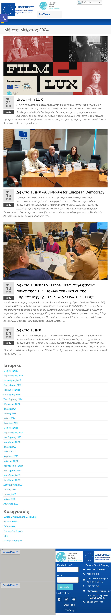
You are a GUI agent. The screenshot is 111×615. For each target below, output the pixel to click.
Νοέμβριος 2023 (11, 441)
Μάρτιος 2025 (10, 370)
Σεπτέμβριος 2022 (12, 484)
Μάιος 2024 (9, 418)
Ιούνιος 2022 (9, 494)
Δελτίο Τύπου (28, 329)
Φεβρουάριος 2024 (13, 432)
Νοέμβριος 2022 (11, 475)
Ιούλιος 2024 (9, 408)
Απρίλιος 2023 (10, 456)
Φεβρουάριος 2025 (13, 375)
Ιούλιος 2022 (9, 489)
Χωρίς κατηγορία (12, 540)
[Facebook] (59, 599)
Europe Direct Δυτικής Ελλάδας (19, 516)
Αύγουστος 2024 (11, 403)
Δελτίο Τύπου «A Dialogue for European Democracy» (61, 191)
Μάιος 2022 (9, 498)
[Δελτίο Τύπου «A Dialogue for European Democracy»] (55, 158)
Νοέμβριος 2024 (11, 389)
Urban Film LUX (29, 99)
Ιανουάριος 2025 (12, 380)
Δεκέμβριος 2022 (12, 470)
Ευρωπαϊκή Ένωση (13, 530)
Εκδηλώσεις (9, 526)
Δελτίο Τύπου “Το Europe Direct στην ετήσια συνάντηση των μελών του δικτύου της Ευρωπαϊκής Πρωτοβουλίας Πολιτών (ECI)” (55, 290)
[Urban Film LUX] (55, 65)
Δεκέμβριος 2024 (12, 384)
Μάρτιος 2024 (10, 427)
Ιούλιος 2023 (9, 446)
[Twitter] (66, 599)
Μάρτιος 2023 (10, 460)
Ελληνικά (86, 2)
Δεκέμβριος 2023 (12, 437)
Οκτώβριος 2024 (11, 394)
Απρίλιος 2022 (10, 503)
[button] (4, 18)
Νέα (5, 535)
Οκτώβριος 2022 (11, 479)
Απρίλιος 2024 (10, 422)
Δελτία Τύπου (10, 521)
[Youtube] (73, 599)
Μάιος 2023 (9, 451)
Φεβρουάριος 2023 (13, 465)
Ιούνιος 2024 (9, 413)
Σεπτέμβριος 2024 (12, 399)
